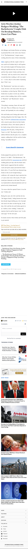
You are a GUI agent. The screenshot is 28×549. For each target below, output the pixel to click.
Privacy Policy (20, 239)
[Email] (17, 45)
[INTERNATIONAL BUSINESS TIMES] (14, 2)
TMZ (2, 62)
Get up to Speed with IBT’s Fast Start (18, 369)
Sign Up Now (19, 373)
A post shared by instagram (15, 147)
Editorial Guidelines (20, 273)
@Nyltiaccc (12, 40)
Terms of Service (11, 239)
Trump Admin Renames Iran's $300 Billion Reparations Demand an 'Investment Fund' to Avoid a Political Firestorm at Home (13, 401)
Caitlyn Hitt (11, 39)
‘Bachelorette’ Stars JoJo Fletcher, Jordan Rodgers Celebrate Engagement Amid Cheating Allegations (13, 250)
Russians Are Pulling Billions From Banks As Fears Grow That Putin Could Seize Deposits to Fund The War (13, 426)
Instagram (3, 129)
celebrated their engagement (18, 119)
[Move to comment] (20, 45)
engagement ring (17, 160)
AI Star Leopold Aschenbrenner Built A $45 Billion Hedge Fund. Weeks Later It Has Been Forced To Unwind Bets (12, 502)
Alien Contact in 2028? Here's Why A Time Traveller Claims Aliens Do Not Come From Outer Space (14, 477)
